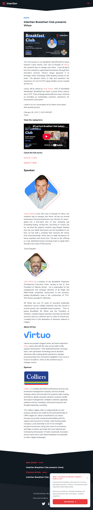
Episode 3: (30, 163)
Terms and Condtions (40, 498)
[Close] (87, 478)
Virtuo (66, 64)
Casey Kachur (29, 214)
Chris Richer (48, 89)
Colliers (27, 389)
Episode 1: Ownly (30, 158)
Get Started (70, 502)
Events (26, 18)
